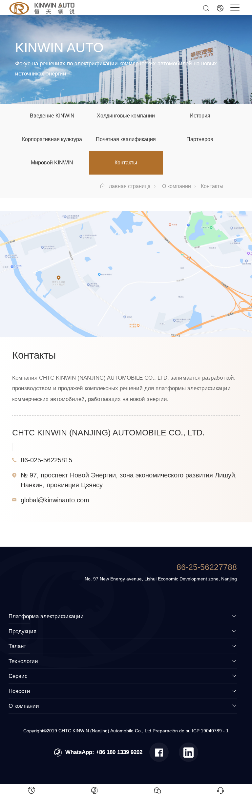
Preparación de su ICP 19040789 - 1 (191, 730)
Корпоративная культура (52, 139)
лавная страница (130, 186)
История (200, 115)
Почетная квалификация (126, 139)
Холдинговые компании (126, 115)
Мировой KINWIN (52, 162)
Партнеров (199, 139)
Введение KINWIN (52, 115)
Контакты (126, 162)
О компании (176, 186)
